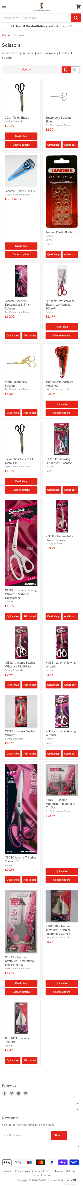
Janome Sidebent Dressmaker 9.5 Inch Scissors (18, 304)
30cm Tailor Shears (17, 117)
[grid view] (66, 69)
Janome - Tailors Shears (20, 191)
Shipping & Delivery (64, 1171)
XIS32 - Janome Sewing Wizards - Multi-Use (20, 664)
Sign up (59, 1135)
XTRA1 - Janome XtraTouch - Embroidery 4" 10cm (60, 803)
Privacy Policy (22, 1171)
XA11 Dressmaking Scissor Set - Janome (59, 460)
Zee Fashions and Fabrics (58, 125)
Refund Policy (42, 1171)
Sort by (26, 69)
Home (6, 35)
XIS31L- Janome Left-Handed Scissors (59, 538)
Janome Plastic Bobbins (60, 232)
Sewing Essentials (14, 121)
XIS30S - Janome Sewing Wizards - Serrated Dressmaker (21, 593)
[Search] (76, 17)
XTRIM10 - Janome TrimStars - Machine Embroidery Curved (58, 929)
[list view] (75, 69)
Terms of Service (41, 1175)
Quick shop (21, 135)
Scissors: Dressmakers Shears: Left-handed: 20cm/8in (60, 304)
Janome (49, 235)
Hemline (50, 312)
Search (7, 1171)
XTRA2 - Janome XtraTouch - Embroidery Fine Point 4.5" (20, 960)
